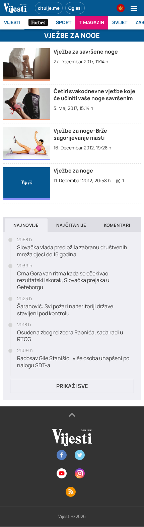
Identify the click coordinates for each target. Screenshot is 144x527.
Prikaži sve (72, 386)
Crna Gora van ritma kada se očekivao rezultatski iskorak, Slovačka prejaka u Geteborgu (63, 280)
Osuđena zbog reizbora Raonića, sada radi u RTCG (70, 336)
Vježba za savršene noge (86, 51)
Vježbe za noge (73, 170)
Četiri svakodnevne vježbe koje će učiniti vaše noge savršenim (94, 94)
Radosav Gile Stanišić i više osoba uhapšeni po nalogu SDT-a (73, 362)
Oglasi (75, 8)
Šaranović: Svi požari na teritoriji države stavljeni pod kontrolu (65, 310)
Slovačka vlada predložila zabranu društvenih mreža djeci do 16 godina (72, 251)
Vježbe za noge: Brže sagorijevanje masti (80, 134)
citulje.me (49, 8)
